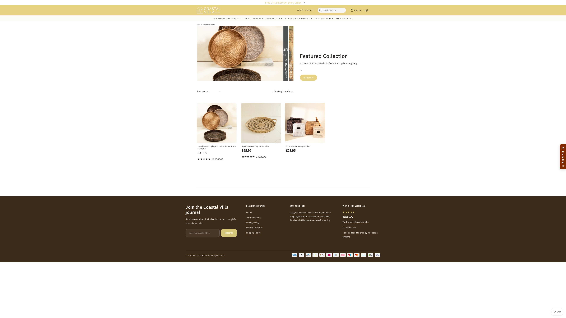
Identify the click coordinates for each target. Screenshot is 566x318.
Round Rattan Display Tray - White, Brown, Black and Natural (217, 147)
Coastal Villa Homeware (208, 10)
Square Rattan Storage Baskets (298, 146)
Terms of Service (253, 217)
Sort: (199, 91)
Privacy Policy (252, 222)
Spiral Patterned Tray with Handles (255, 146)
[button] (563, 156)
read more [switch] (308, 77)
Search (249, 212)
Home (198, 25)
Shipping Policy (253, 232)
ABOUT (300, 10)
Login (366, 10)
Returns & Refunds (254, 227)
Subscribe (229, 232)
